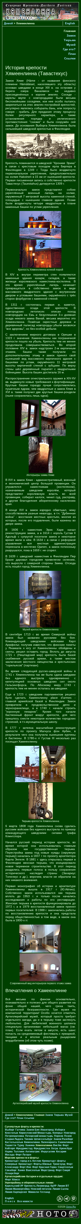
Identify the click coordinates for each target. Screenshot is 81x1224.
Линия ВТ (63, 1185)
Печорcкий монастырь (39, 1136)
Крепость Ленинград (36, 1185)
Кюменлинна (32, 1142)
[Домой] (40, 19)
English (70, 23)
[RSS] (60, 1200)
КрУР (53, 1185)
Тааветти (10, 1145)
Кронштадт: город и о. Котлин (23, 1160)
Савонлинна (65, 1142)
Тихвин (28, 1139)
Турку (20, 1145)
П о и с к (10, 1201)
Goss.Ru (71, 1206)
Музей (71, 44)
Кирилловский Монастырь (35, 1132)
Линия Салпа (61, 1188)
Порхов (58, 1136)
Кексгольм (11, 1132)
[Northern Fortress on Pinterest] (73, 1200)
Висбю (57, 1145)
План (72, 53)
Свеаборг (11, 1170)
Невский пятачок (41, 1188)
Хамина (30, 1145)
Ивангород (47, 1129)
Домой (8, 23)
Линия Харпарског (16, 1192)
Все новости (25, 1201)
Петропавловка (14, 1136)
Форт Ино (25, 1167)
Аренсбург (65, 1148)
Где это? (69, 49)
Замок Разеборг (63, 1139)
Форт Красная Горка (44, 1167)
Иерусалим (48, 1151)
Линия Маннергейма (17, 1188)
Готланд (45, 1192)
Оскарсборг (12, 1173)
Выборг (9, 1129)
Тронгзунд (59, 1164)
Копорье (58, 1132)
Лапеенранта (49, 1142)
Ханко (21, 1170)
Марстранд (48, 1170)
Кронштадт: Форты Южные (35, 1164)
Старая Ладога (14, 1139)
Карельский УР (14, 1185)
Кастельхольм (14, 1142)
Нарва (9, 1151)
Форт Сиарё (63, 1170)
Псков (68, 1136)
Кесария (61, 1151)
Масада (10, 1154)
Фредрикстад (24, 1148)
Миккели (33, 1192)
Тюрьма (70, 40)
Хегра (54, 1148)
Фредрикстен (42, 1148)
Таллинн (19, 1151)
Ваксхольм (33, 1170)
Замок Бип (32, 1129)
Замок (71, 35)
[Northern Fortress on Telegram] (67, 1200)
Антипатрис (32, 1151)
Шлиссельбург (43, 1139)
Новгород (70, 1132)
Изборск (60, 1129)
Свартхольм (65, 1167)
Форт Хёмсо (12, 1179)
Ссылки (70, 58)
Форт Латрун (23, 1154)
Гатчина (20, 1129)
